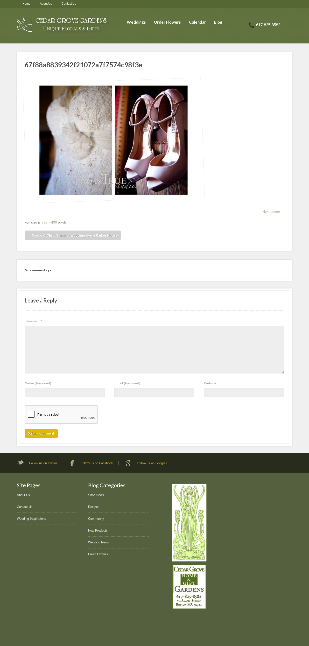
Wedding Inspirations (31, 518)
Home (26, 3)
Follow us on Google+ (152, 463)
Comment (33, 321)
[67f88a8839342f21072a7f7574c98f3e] (113, 140)
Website (210, 383)
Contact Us (69, 3)
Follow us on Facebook (97, 463)
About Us (46, 3)
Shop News (96, 495)
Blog (218, 22)
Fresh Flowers (98, 554)
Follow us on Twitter (43, 463)
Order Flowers (167, 22)
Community (96, 518)
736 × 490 (49, 222)
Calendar (197, 22)
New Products (98, 530)
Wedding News (98, 542)
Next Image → (273, 211)
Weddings (136, 22)
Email (127, 383)
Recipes (93, 507)
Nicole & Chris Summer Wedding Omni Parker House (73, 235)
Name (38, 383)
